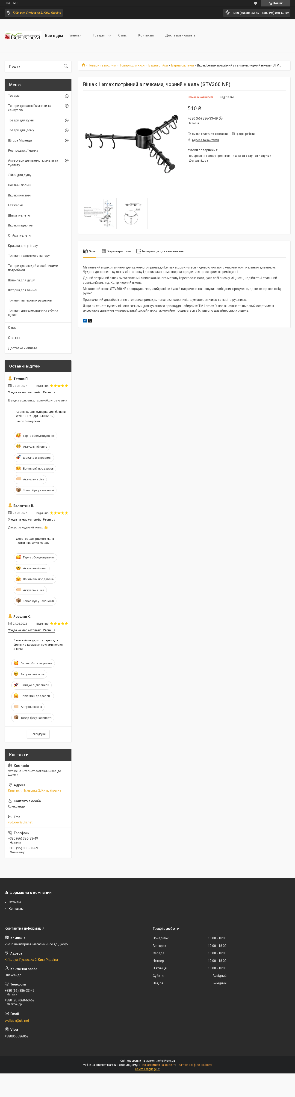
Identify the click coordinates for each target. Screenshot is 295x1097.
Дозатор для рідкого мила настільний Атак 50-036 (35, 541)
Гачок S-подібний (28, 421)
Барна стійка (158, 65)
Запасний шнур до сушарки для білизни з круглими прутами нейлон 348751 (39, 644)
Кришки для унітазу (23, 245)
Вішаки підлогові (20, 225)
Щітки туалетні (19, 215)
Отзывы (14, 338)
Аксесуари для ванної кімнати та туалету (33, 163)
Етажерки (15, 205)
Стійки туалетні (19, 235)
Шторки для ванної (22, 290)
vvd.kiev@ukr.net (20, 822)
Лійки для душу (19, 175)
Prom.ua (169, 1060)
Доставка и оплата (180, 35)
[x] (90, 321)
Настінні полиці (19, 185)
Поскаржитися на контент (158, 1065)
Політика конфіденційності (194, 1065)
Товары (99, 35)
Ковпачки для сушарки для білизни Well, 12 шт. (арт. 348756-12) (41, 414)
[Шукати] (65, 66)
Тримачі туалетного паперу (29, 255)
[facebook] (85, 321)
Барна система (182, 65)
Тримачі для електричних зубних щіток (33, 313)
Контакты (146, 35)
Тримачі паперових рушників (30, 300)
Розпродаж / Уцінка (23, 150)
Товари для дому (21, 130)
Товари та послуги (102, 65)
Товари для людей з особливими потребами (33, 268)
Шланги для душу (21, 280)
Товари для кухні (132, 65)
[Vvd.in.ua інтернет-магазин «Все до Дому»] (23, 35)
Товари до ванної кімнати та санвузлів (29, 108)
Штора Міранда (20, 140)
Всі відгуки (38, 734)
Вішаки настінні (19, 195)
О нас (122, 35)
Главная (75, 35)
